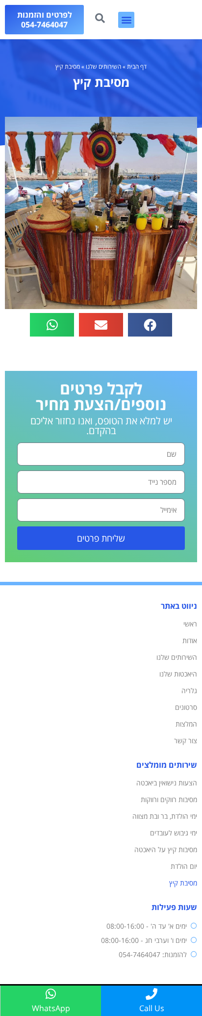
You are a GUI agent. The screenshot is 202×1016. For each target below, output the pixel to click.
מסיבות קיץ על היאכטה (165, 849)
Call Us (151, 1008)
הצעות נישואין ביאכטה (166, 782)
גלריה (189, 690)
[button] (126, 20)
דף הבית (137, 66)
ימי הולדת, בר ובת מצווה (164, 816)
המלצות (186, 724)
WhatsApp (51, 1008)
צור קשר (185, 740)
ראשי (190, 623)
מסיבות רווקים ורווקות (169, 799)
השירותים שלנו (103, 66)
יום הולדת (184, 866)
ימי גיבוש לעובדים (173, 832)
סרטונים (186, 707)
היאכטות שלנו (178, 673)
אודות (189, 640)
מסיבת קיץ (183, 882)
